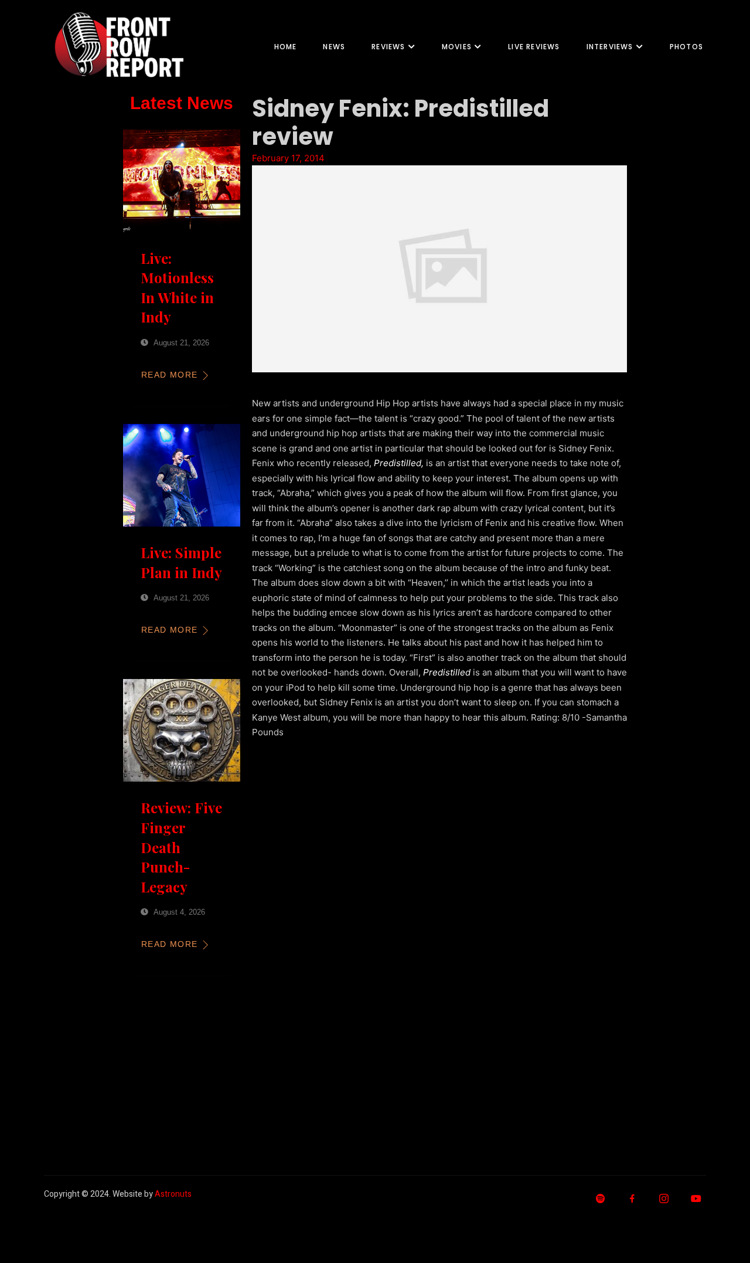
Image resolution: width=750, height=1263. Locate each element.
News (334, 47)
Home (285, 47)
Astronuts (173, 1194)
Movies (457, 47)
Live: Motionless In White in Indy (177, 288)
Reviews (388, 47)
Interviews (610, 47)
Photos (686, 47)
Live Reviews (534, 47)
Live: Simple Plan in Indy (181, 562)
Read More (169, 374)
